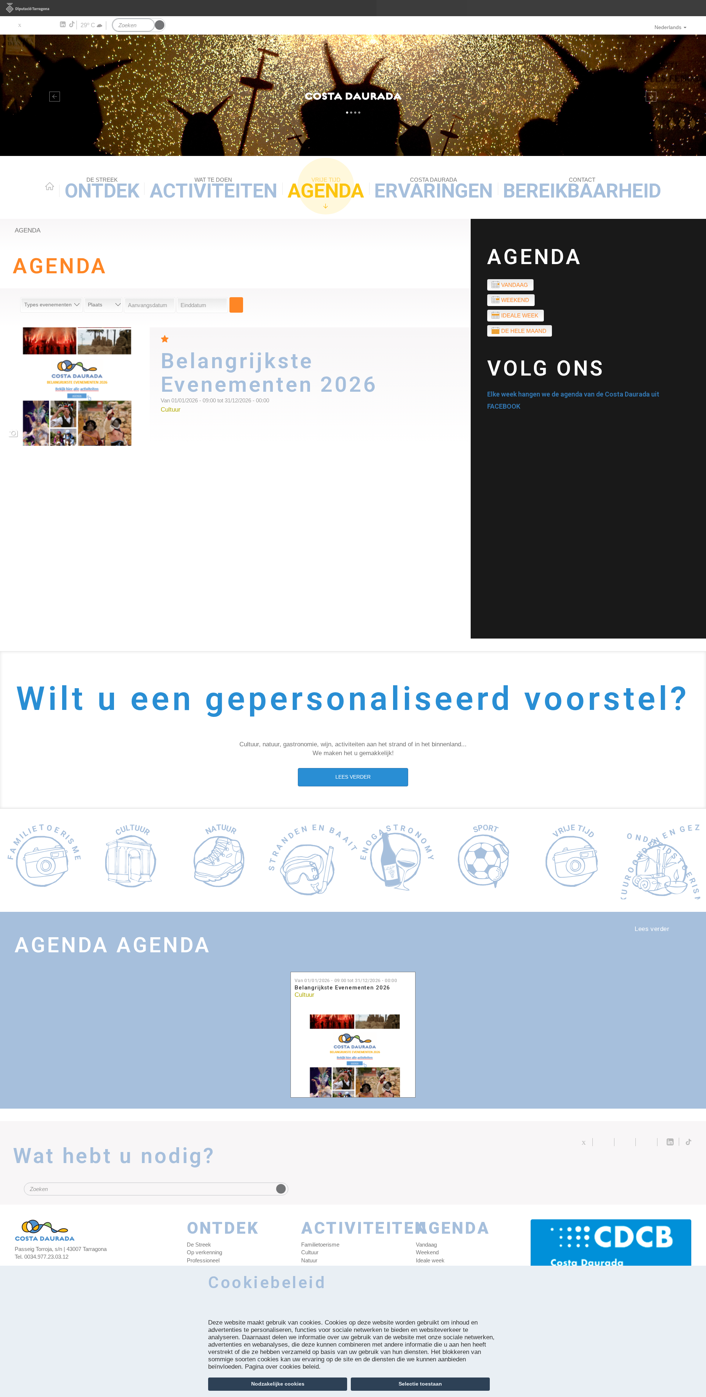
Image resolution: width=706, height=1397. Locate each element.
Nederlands (668, 27)
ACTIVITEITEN (213, 189)
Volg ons (546, 368)
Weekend (515, 300)
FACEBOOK (503, 406)
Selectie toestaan (420, 1384)
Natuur (309, 1260)
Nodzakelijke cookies (277, 1384)
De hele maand (523, 331)
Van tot (346, 980)
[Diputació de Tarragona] (353, 8)
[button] (53, 95)
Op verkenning (204, 1252)
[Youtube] (40, 24)
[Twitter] (19, 24)
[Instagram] (51, 24)
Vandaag (514, 285)
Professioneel (203, 1260)
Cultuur (304, 994)
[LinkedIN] (62, 24)
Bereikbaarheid (582, 189)
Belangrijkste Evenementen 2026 (342, 988)
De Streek (199, 1244)
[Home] (353, 95)
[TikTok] (72, 24)
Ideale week (519, 315)
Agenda (326, 189)
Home (49, 186)
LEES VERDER (353, 777)
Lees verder (315, 380)
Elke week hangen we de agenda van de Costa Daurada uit (573, 394)
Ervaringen (433, 189)
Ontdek (102, 189)
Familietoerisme (320, 1244)
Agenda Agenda (113, 945)
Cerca (236, 305)
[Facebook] (30, 24)
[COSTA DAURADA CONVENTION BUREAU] (611, 1252)
